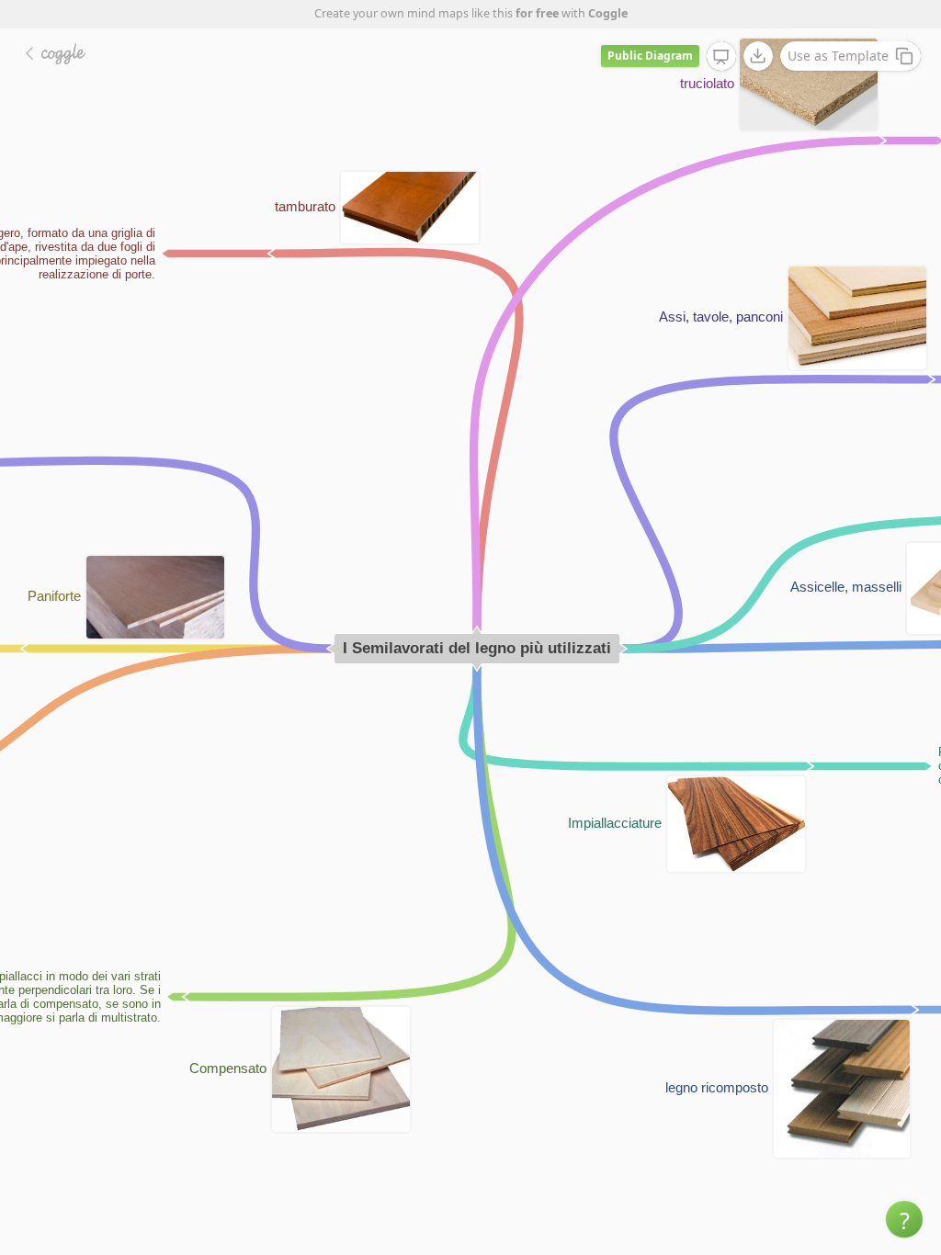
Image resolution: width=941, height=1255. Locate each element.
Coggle (608, 13)
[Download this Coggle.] (758, 56)
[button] (904, 1219)
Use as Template (838, 55)
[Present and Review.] (721, 57)
